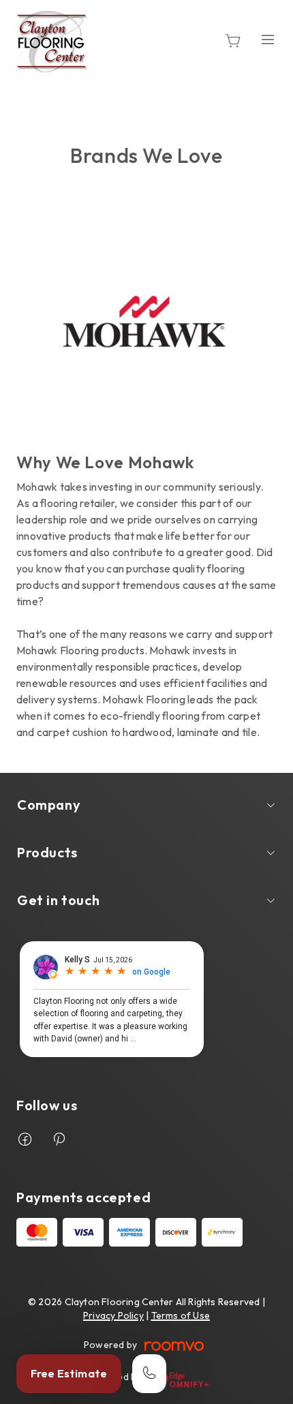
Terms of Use (181, 1315)
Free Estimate (69, 1373)
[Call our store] (149, 1373)
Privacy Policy (113, 1315)
